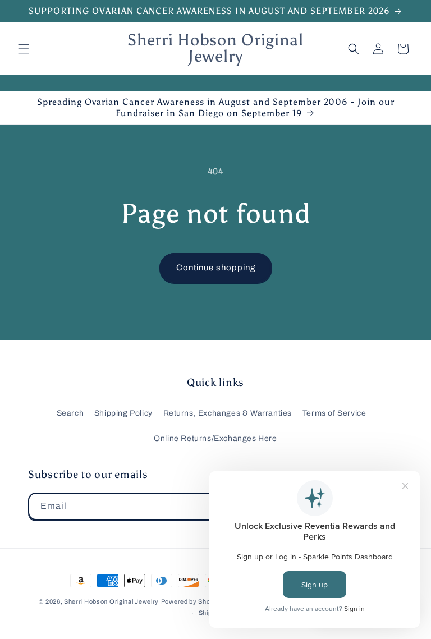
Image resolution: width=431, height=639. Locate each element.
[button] (23, 48)
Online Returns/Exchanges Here (215, 438)
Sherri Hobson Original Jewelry (111, 601)
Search (70, 413)
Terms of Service (334, 413)
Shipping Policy (123, 413)
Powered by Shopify (191, 601)
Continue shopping (215, 267)
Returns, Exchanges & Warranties (227, 413)
